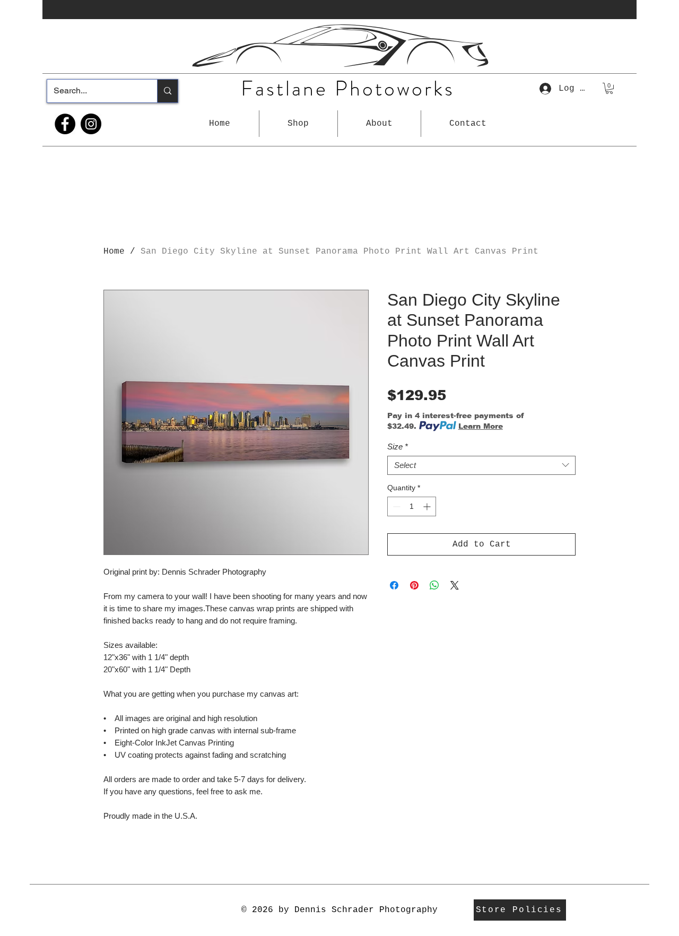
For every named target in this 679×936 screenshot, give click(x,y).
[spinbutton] (411, 506)
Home (114, 251)
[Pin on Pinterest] (414, 585)
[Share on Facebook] (394, 585)
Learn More (480, 426)
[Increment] (427, 506)
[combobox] (481, 465)
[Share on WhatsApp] (434, 585)
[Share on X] (454, 585)
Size (397, 446)
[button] (298, 123)
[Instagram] (91, 124)
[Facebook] (65, 124)
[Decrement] (395, 506)
